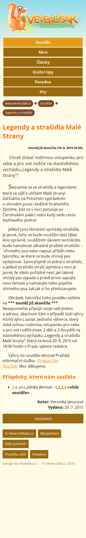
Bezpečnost (49, 433)
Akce (43, 52)
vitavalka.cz (28, 463)
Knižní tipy (43, 72)
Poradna (43, 82)
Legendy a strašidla (18, 112)
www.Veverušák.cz (18, 103)
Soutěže (43, 42)
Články (43, 62)
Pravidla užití (15, 454)
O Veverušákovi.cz (19, 433)
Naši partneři (15, 443)
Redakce (39, 454)
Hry (43, 91)
